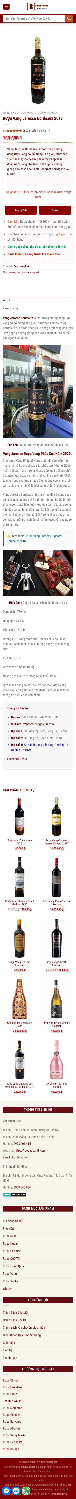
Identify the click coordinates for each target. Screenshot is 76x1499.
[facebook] (6, 1491)
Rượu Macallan (12, 1387)
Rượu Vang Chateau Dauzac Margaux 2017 (56, 842)
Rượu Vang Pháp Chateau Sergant (57, 903)
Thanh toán (10, 1358)
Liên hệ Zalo (21, 210)
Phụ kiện (8, 1228)
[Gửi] (69, 18)
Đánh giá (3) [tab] (10, 308)
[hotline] (26, 1491)
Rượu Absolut (11, 1428)
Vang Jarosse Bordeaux (18, 318)
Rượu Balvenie (12, 1421)
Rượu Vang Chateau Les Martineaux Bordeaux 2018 (19, 1085)
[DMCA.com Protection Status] (15, 1194)
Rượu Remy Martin (14, 1435)
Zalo (24, 759)
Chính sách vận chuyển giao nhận (24, 1327)
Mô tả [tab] (6, 300)
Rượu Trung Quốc (14, 1266)
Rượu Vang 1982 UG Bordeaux (56, 964)
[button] (6, 7)
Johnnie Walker (12, 1401)
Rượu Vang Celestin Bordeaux (19, 964)
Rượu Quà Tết (11, 1259)
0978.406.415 (22, 1144)
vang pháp (35, 272)
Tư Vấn (55, 210)
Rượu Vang (26, 112)
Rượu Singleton (12, 1408)
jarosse (11, 272)
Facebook (13, 759)
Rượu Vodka (10, 1281)
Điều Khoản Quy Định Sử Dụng (22, 1335)
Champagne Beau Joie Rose (19, 1024)
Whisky (7, 1289)
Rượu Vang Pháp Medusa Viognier (56, 1024)
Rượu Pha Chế (12, 1251)
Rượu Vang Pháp (47, 112)
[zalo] (16, 1491)
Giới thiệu (9, 1343)
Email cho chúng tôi (15, 1157)
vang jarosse (22, 272)
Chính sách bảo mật (42, 1489)
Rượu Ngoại (10, 1243)
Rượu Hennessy (13, 1442)
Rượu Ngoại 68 (59, 1493)
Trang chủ (9, 112)
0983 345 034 (22, 1187)
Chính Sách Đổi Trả (15, 1320)
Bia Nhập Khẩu (12, 1221)
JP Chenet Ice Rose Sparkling (56, 1085)
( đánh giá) (29, 130)
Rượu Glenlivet (12, 1415)
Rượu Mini (9, 1236)
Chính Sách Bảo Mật (15, 1312)
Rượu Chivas (11, 1380)
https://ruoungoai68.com (38, 724)
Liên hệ (7, 1350)
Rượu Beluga (11, 1449)
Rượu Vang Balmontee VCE (19, 842)
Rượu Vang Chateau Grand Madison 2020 (19, 903)
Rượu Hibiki (10, 1394)
